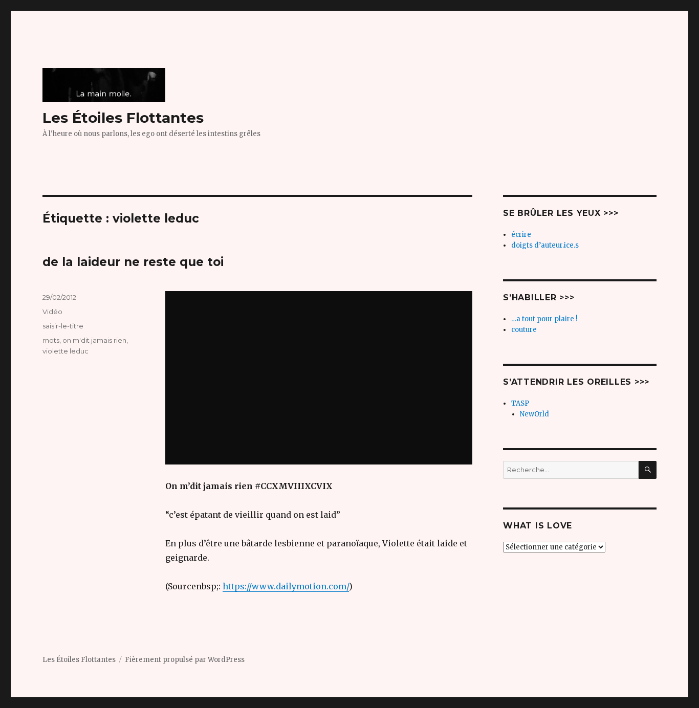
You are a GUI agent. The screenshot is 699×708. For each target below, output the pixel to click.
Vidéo (52, 311)
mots (50, 340)
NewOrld (534, 414)
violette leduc (65, 351)
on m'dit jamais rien (94, 340)
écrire (521, 234)
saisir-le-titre (62, 326)
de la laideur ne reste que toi (133, 262)
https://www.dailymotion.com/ (286, 586)
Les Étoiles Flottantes (123, 117)
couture (524, 329)
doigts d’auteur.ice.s (545, 245)
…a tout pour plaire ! (544, 319)
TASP (520, 403)
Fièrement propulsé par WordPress (185, 659)
